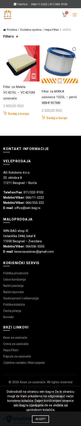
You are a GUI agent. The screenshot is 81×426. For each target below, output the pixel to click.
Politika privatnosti (15, 273)
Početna (12, 29)
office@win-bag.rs (27, 208)
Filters (8, 36)
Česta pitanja (12, 311)
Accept (40, 419)
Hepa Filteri (52, 29)
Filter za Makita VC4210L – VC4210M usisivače (19, 92)
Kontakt (8, 317)
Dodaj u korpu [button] (18, 113)
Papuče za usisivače (17, 356)
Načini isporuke (13, 292)
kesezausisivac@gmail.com (34, 252)
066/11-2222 (39, 4)
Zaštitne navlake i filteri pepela (24, 362)
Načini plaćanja (13, 285)
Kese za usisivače (15, 337)
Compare (36, 49)
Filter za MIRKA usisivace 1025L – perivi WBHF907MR (59, 97)
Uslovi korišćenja (14, 279)
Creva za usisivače (16, 344)
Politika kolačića (14, 304)
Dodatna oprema (30, 29)
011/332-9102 (59, 4)
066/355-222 (35, 203)
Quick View (36, 57)
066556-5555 (35, 246)
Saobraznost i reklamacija (21, 298)
